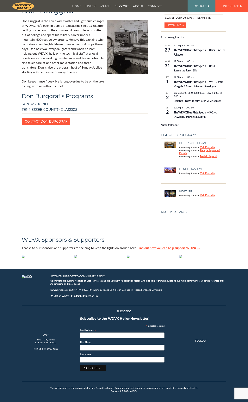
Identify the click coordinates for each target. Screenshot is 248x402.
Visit (46, 335)
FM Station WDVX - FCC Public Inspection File (74, 296)
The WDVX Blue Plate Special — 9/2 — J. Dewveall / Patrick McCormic (196, 114)
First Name (85, 342)
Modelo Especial (208, 156)
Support (122, 6)
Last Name (85, 354)
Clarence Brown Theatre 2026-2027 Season (197, 101)
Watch (105, 6)
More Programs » (174, 211)
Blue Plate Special (193, 142)
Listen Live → (175, 25)
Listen (90, 6)
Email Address (88, 330)
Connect (155, 6)
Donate (200, 6)
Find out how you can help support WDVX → (169, 248)
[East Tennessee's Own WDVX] (24, 6)
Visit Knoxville (207, 147)
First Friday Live (191, 168)
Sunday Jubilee (36, 104)
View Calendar (169, 125)
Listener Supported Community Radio (77, 276)
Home (76, 6)
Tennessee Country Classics (49, 109)
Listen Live (230, 6)
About (138, 6)
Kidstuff (185, 191)
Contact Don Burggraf (46, 121)
